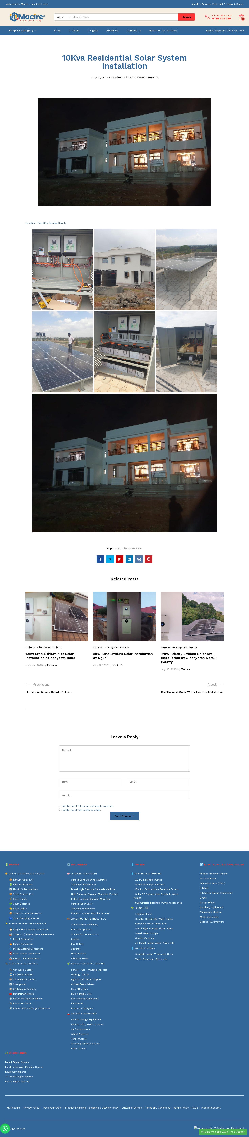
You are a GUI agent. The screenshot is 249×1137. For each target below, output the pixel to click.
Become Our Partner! (163, 30)
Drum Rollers (78, 953)
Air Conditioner (208, 878)
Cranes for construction (84, 934)
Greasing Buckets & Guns (85, 1043)
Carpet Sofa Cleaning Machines (89, 879)
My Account (13, 1107)
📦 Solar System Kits (21, 894)
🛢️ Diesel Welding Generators (26, 948)
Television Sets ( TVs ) (212, 883)
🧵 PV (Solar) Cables (21, 974)
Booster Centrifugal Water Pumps (154, 919)
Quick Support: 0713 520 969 (225, 30)
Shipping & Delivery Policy (103, 1107)
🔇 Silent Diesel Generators (24, 953)
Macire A (52, 665)
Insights (93, 30)
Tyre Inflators (79, 1038)
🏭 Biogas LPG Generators (24, 958)
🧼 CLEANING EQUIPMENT (82, 873)
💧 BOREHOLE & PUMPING (146, 873)
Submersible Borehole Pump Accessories (158, 902)
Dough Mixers (207, 902)
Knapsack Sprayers (82, 1008)
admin (119, 77)
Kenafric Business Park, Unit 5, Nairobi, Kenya (217, 4)
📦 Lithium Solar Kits (21, 879)
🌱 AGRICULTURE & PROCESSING (86, 963)
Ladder (75, 939)
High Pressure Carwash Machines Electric (94, 894)
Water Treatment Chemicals (151, 959)
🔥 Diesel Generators (21, 944)
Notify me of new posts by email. (81, 810)
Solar (117, 548)
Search (186, 17)
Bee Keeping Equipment (85, 998)
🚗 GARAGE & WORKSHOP (82, 1013)
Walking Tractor (80, 974)
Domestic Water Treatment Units (154, 954)
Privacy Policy (31, 1107)
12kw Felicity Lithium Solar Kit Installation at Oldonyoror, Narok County (188, 658)
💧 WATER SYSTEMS (143, 948)
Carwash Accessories (83, 908)
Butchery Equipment (211, 907)
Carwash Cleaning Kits (83, 884)
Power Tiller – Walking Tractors (89, 969)
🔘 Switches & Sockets (22, 989)
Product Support (211, 1107)
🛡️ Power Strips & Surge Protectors (29, 1008)
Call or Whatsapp (222, 15)
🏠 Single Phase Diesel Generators (28, 929)
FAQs (195, 1107)
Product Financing (75, 1107)
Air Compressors (80, 1029)
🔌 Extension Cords (20, 1003)
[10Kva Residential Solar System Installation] (100, 559)
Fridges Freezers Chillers (213, 873)
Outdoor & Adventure (212, 921)
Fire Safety (77, 944)
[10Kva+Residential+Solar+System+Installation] (110, 559)
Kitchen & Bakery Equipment (216, 893)
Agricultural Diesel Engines (86, 979)
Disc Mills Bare (79, 989)
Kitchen (204, 888)
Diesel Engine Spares (17, 1062)
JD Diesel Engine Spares (19, 1076)
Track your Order (52, 1107)
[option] (57, 629)
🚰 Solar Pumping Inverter (24, 918)
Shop (57, 30)
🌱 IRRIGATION (139, 908)
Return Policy (181, 1107)
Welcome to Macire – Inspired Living (27, 4)
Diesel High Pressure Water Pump (154, 928)
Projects (74, 30)
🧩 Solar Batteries (19, 903)
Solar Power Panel (131, 548)
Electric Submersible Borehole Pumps (157, 889)
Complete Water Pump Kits (151, 923)
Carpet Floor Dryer (81, 903)
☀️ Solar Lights (18, 908)
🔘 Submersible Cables (22, 979)
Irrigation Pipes (143, 914)
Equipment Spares (15, 1071)
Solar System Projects (143, 77)
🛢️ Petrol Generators (21, 939)
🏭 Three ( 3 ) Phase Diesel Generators (31, 934)
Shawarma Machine (211, 912)
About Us (112, 30)
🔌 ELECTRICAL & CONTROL (21, 963)
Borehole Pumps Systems (150, 884)
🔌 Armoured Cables (21, 969)
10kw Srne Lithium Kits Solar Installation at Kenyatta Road (50, 656)
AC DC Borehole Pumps (148, 879)
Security (75, 948)
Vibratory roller (79, 958)
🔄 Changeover (17, 984)
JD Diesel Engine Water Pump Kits (154, 943)
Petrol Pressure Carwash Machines (90, 898)
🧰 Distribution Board (21, 993)
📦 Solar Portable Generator (25, 913)
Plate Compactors (81, 929)
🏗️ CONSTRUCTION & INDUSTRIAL (86, 918)
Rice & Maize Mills (81, 993)
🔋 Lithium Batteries (21, 884)
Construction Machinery (84, 924)
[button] (5, 1128)
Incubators (77, 1003)
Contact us (134, 30)
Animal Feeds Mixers (82, 984)
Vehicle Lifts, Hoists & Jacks (87, 1024)
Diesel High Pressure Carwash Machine (93, 889)
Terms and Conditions (157, 1107)
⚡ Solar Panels (18, 898)
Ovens (203, 897)
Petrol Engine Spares (17, 1081)
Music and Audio (209, 917)
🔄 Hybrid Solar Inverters (23, 889)
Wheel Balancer (80, 1034)
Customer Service (132, 1107)
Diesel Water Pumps (146, 933)
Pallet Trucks (78, 1048)
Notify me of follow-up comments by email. (87, 806)
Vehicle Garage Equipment (86, 1019)
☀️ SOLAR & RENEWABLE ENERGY (25, 873)
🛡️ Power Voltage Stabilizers (26, 998)
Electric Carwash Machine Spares (90, 913)
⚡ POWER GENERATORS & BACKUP (26, 923)
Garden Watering (144, 938)
